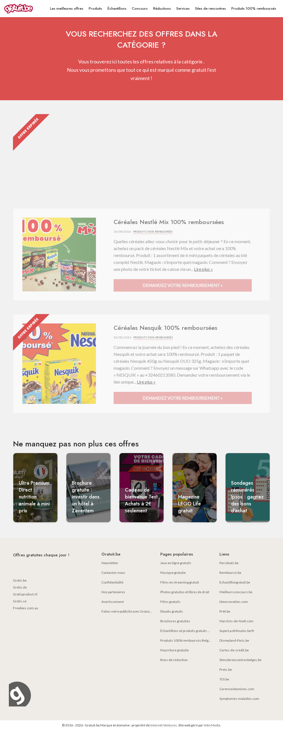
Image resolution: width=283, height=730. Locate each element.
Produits (95, 8)
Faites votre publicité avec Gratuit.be (128, 611)
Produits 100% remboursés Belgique (187, 640)
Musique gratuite (173, 572)
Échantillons (117, 8)
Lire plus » (203, 269)
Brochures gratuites (175, 621)
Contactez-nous (113, 572)
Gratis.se (20, 601)
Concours (140, 8)
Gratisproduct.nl (25, 594)
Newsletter (109, 563)
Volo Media (212, 725)
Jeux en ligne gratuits (175, 563)
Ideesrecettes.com (233, 602)
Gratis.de (20, 587)
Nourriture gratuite (174, 650)
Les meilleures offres (66, 8)
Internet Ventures (163, 725)
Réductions (162, 8)
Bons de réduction (174, 660)
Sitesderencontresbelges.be (240, 660)
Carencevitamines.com (236, 689)
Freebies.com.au (25, 608)
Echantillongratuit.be (234, 582)
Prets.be (225, 669)
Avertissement (112, 602)
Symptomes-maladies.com (239, 698)
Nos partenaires (113, 592)
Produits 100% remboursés (253, 8)
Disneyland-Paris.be (234, 640)
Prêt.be (224, 611)
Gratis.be (20, 580)
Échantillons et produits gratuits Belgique (190, 631)
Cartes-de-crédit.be (234, 650)
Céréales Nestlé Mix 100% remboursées (169, 221)
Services (183, 8)
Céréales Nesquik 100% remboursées (165, 327)
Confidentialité (112, 582)
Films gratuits (170, 602)
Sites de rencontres (210, 8)
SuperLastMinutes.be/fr (237, 631)
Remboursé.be (230, 572)
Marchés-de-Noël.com (236, 621)
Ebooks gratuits (171, 611)
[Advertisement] (141, 155)
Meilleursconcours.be (235, 592)
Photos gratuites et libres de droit (184, 592)
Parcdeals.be (229, 563)
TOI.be (224, 679)
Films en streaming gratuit (179, 582)
